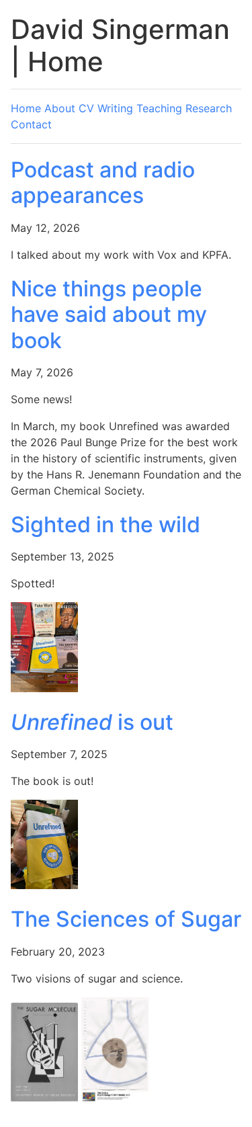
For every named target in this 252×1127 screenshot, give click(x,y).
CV (86, 108)
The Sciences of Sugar (126, 919)
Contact (31, 124)
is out (92, 722)
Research (208, 108)
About (59, 108)
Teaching (159, 108)
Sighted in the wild (105, 524)
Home (26, 108)
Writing (115, 108)
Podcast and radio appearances (103, 182)
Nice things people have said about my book (109, 314)
